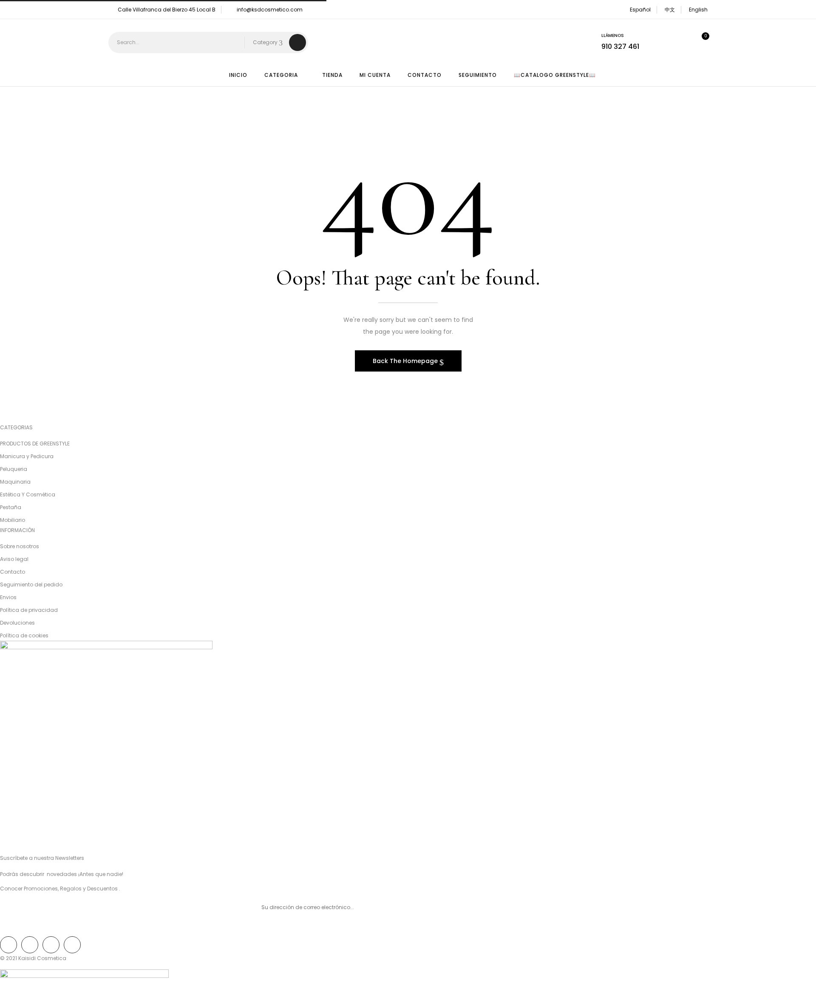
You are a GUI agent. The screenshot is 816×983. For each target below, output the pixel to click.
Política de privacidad (29, 610)
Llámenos (612, 35)
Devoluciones (17, 622)
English (698, 9)
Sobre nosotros (19, 546)
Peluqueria (13, 469)
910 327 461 (620, 46)
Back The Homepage (406, 361)
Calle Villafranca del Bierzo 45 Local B (166, 9)
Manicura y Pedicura (27, 456)
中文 (670, 9)
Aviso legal (14, 559)
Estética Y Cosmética (27, 494)
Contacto (12, 571)
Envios (8, 597)
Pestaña (10, 507)
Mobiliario (12, 520)
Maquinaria (15, 481)
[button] (698, 42)
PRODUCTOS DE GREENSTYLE (35, 443)
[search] (297, 42)
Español (640, 9)
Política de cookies (24, 635)
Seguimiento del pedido (31, 584)
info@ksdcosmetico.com (270, 9)
